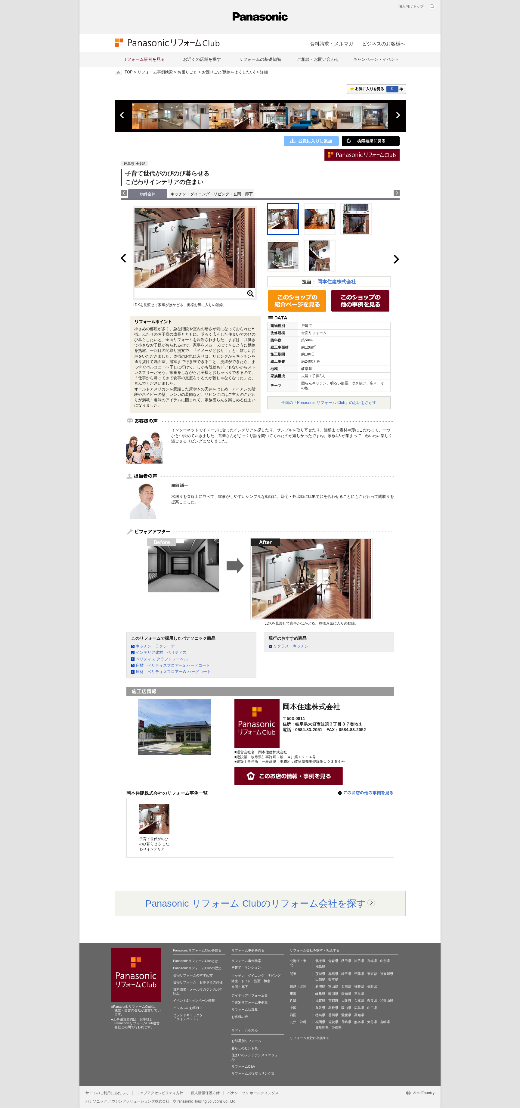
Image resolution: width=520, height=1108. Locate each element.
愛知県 (346, 993)
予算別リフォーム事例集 (249, 1002)
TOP (129, 72)
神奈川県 (386, 974)
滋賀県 (320, 1000)
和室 (267, 981)
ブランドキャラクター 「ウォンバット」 (189, 1017)
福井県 (359, 986)
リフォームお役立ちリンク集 (252, 1073)
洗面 (257, 981)
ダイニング (256, 975)
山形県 (385, 961)
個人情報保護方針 (205, 1093)
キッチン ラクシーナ (155, 646)
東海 (293, 993)
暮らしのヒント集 (244, 1048)
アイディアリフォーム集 (249, 995)
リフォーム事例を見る (144, 59)
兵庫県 (359, 1000)
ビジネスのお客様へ (383, 43)
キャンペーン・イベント (376, 59)
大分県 (372, 1022)
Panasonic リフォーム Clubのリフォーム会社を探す (255, 903)
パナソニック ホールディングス (253, 1093)
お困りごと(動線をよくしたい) (228, 72)
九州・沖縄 (298, 1022)
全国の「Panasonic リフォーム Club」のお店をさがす (328, 402)
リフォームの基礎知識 (260, 59)
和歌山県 (386, 1000)
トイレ (246, 981)
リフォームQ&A (243, 1066)
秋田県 (346, 961)
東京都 (372, 974)
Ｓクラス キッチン (290, 646)
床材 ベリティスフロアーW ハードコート (173, 671)
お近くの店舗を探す (202, 59)
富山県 (333, 986)
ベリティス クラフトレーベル (162, 659)
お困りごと (187, 72)
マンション (252, 967)
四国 (293, 1015)
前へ (122, 115)
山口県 (372, 1008)
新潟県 (320, 986)
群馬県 (333, 974)
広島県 (359, 1008)
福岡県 (320, 1022)
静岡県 (333, 993)
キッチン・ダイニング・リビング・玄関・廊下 (212, 194)
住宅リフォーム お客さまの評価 (198, 982)
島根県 (333, 1008)
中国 (293, 1008)
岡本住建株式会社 (336, 281)
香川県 (333, 1015)
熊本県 (359, 1022)
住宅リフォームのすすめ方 (193, 975)
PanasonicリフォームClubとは (195, 961)
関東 (293, 974)
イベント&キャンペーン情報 (194, 1000)
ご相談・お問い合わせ (318, 59)
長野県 (372, 986)
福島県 (320, 966)
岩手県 (359, 961)
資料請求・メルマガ (331, 43)
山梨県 (320, 979)
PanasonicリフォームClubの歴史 (197, 968)
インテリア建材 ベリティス (161, 652)
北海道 (320, 961)
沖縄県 (337, 1027)
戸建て (236, 967)
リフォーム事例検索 (155, 72)
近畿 (293, 1000)
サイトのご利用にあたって (107, 1093)
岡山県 (346, 1008)
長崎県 (346, 1022)
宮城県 (372, 961)
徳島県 (320, 1015)
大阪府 (346, 1000)
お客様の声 (239, 1017)
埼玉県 (346, 974)
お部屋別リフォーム (246, 1041)
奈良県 (372, 1000)
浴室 (234, 981)
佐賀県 (333, 1022)
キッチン (238, 975)
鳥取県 (320, 1008)
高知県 (359, 1015)
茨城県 (320, 974)
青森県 (333, 961)
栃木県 (333, 979)
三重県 (359, 993)
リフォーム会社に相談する (310, 1038)
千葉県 (359, 974)
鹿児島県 (322, 1027)
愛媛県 (346, 1015)
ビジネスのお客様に (188, 1008)
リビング (273, 975)
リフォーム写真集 (244, 1009)
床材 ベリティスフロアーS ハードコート (173, 665)
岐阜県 (320, 993)
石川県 (346, 986)
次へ (398, 115)
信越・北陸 (298, 986)
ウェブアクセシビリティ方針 (159, 1093)
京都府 (333, 1000)
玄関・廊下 (239, 987)
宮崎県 (385, 1022)
